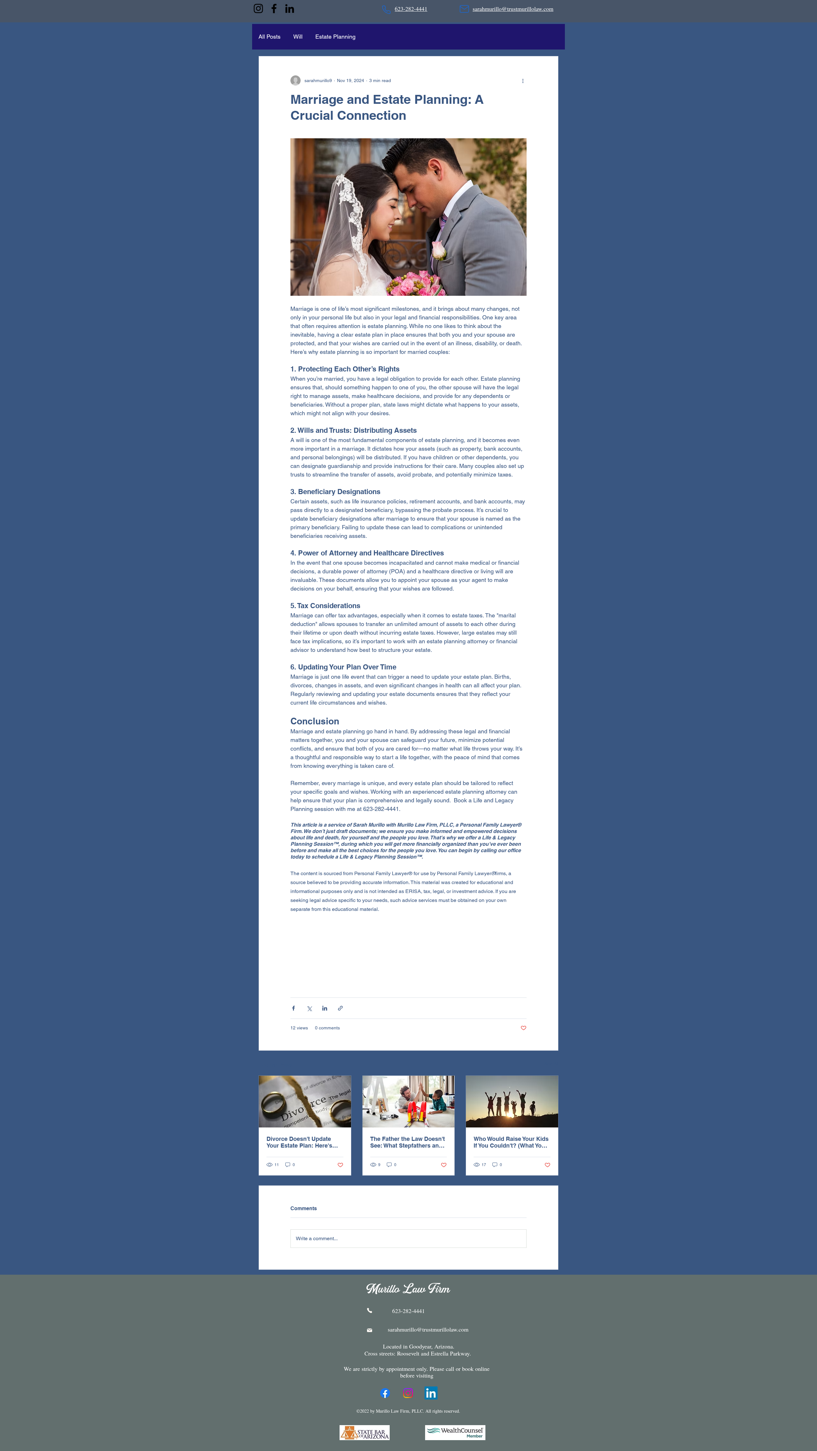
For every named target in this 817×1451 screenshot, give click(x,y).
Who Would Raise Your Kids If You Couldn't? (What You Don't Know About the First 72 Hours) (511, 1142)
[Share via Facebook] (293, 1008)
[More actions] (523, 80)
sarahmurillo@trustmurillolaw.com (428, 1329)
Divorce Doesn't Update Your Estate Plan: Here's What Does (299, 1142)
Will (298, 36)
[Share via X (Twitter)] (309, 1008)
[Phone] (386, 9)
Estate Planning (335, 36)
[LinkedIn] (289, 8)
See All (551, 1063)
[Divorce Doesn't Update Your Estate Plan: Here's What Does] (305, 1101)
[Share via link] (340, 1008)
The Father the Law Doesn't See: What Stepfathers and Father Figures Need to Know (407, 1142)
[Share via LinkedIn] (325, 1008)
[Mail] (464, 8)
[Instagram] (258, 8)
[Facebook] (274, 8)
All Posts (270, 36)
